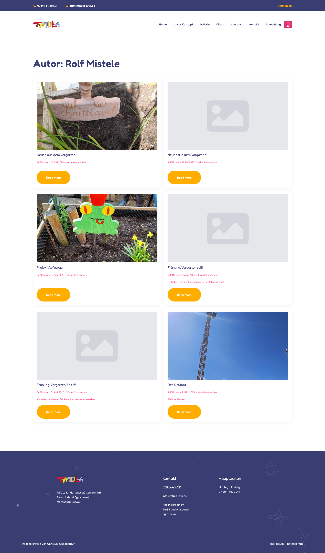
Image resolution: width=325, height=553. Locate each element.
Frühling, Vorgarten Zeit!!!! (56, 385)
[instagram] (288, 24)
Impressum (277, 543)
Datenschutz (295, 543)
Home (163, 24)
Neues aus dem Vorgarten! (56, 155)
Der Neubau (177, 385)
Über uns (236, 24)
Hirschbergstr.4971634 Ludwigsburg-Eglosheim (175, 509)
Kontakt (253, 24)
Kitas (219, 24)
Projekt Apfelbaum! (51, 267)
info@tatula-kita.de (82, 5)
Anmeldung (273, 24)
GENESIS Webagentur (61, 543)
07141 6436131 (47, 5)
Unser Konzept (183, 24)
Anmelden (285, 5)
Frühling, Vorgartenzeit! (185, 267)
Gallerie (205, 24)
